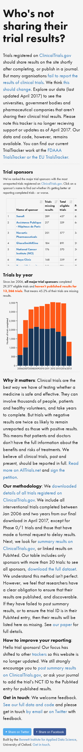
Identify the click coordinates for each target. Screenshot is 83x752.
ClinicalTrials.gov (55, 55)
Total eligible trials (65, 206)
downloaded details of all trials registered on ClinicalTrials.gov (40, 493)
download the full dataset (52, 569)
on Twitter (58, 711)
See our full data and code (28, 704)
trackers (39, 654)
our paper (62, 624)
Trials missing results (50, 206)
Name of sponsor (27, 210)
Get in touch (41, 744)
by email (34, 711)
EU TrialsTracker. (54, 157)
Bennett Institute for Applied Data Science (47, 739)
